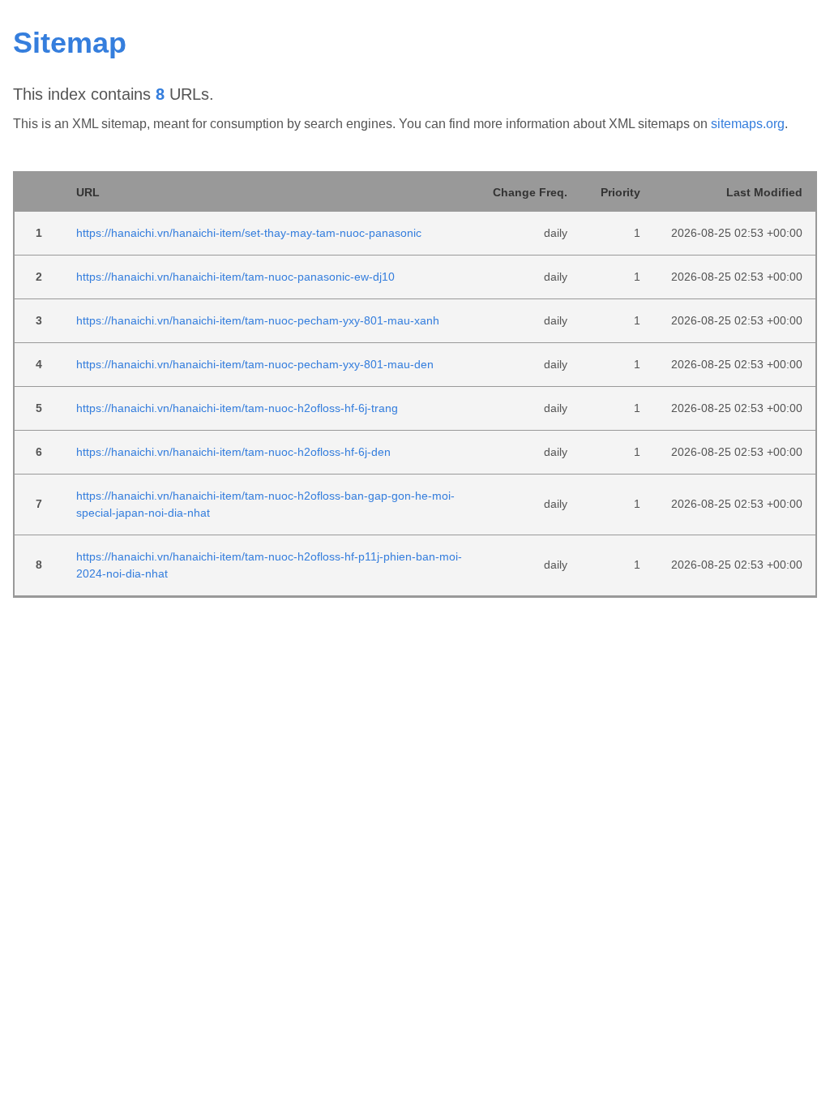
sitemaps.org (748, 124)
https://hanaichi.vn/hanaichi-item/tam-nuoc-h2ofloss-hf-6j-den (233, 451)
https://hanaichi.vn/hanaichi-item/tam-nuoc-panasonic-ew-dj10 (235, 276)
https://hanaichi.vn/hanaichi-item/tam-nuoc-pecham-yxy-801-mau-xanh (257, 320)
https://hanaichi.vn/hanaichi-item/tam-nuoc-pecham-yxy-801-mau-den (255, 364)
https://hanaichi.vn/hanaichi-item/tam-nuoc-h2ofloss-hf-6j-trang (237, 408)
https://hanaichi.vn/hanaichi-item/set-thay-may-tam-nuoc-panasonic (248, 232)
